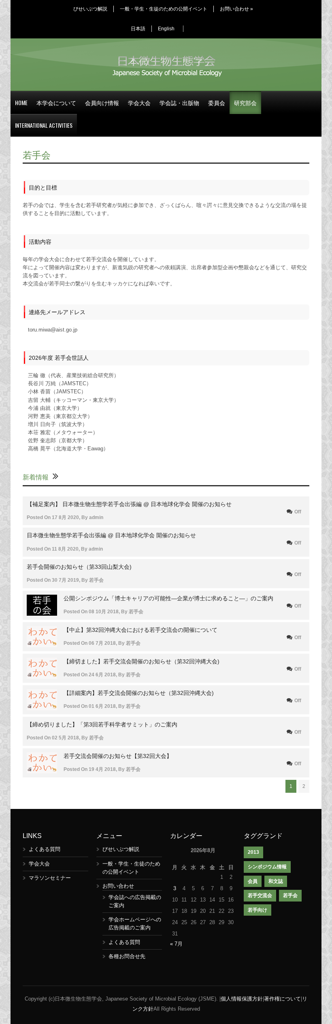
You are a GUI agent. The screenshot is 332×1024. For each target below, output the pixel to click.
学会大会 (139, 102)
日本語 (138, 29)
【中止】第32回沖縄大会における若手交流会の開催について (140, 630)
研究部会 (245, 102)
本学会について (56, 102)
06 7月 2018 (102, 643)
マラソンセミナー (50, 878)
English (166, 29)
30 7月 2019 (65, 580)
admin (96, 517)
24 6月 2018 (102, 675)
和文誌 (275, 881)
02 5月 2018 (65, 738)
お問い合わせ (236, 9)
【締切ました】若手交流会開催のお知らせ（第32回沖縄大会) (141, 661)
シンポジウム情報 (267, 867)
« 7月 (176, 944)
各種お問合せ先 (127, 956)
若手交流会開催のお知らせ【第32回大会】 (118, 756)
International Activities (43, 125)
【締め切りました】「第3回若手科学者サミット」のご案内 (102, 724)
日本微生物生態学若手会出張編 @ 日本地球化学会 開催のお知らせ (111, 535)
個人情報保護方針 (242, 999)
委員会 (216, 102)
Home (21, 102)
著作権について (282, 999)
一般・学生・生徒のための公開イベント (163, 9)
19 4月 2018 (102, 769)
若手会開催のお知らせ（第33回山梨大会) (79, 567)
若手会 (96, 580)
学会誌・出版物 (179, 102)
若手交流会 (260, 895)
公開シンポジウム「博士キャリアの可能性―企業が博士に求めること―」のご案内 (168, 598)
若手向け (257, 910)
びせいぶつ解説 (90, 9)
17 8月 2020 (65, 517)
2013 (253, 852)
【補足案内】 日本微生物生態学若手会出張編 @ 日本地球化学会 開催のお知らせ (129, 504)
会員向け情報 (102, 102)
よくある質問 (44, 849)
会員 (253, 881)
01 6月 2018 (102, 706)
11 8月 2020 (65, 549)
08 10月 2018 (104, 611)
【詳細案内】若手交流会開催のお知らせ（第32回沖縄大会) (139, 693)
